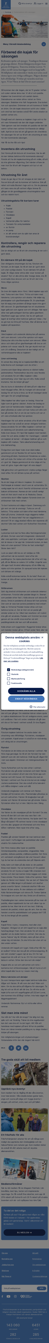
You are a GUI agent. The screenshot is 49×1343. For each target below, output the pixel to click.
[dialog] (24, 671)
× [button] (43, 637)
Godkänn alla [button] (26, 691)
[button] (37, 707)
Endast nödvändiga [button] (26, 699)
